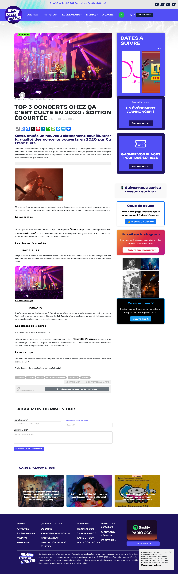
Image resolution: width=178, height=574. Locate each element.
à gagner (108, 15)
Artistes (23, 529)
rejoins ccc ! (86, 529)
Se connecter (141, 123)
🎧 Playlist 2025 (143, 543)
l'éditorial (108, 540)
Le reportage (24, 217)
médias (22, 538)
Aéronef (20, 377)
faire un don (86, 538)
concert (85, 377)
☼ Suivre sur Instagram (140, 250)
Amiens (30, 377)
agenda (32, 15)
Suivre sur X (141, 319)
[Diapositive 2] (160, 48)
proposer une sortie (55, 533)
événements (26, 533)
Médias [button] (91, 15)
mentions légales (108, 534)
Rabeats (35, 307)
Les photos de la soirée (30, 243)
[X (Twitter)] (173, 4)
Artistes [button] (50, 15)
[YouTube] (162, 4)
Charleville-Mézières (55, 377)
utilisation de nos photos (53, 544)
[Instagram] (168, 4)
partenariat (50, 538)
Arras (40, 377)
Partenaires (144, 15)
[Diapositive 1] (158, 48)
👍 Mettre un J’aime (141, 221)
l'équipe (46, 529)
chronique (73, 377)
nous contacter (88, 542)
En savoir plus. (151, 565)
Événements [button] (71, 15)
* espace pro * (86, 533)
